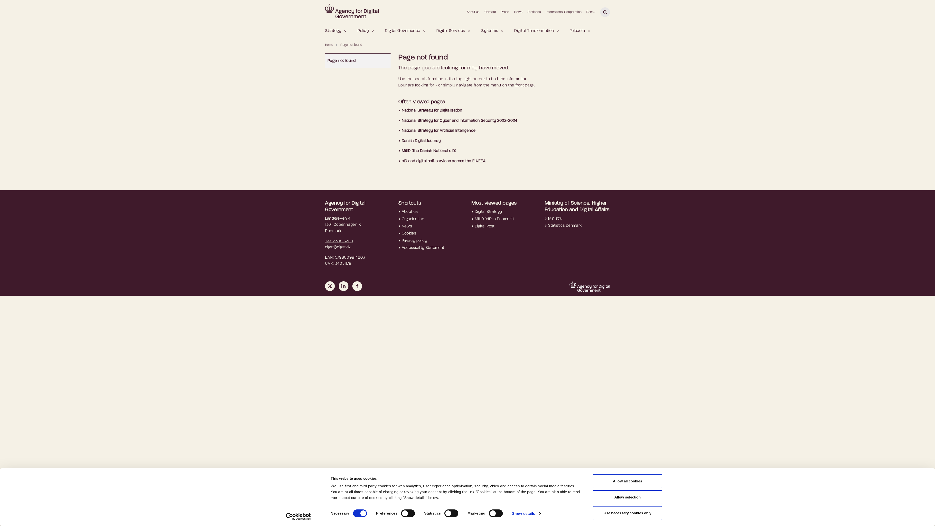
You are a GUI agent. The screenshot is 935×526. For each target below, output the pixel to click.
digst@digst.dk (338, 247)
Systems (489, 31)
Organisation (413, 219)
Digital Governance (402, 31)
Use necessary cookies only (628, 513)
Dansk (590, 12)
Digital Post (485, 226)
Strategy (333, 31)
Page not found (341, 61)
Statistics (534, 12)
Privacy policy (414, 241)
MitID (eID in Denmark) (494, 219)
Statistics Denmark (565, 226)
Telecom (577, 31)
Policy (363, 31)
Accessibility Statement (423, 248)
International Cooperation (563, 12)
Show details (523, 513)
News (518, 12)
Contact (490, 12)
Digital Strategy (488, 212)
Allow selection (627, 497)
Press (505, 12)
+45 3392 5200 (339, 241)
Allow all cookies (627, 481)
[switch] (408, 513)
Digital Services (450, 31)
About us (473, 12)
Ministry (555, 219)
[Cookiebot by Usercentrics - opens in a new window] (298, 516)
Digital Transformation (534, 31)
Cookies (409, 233)
